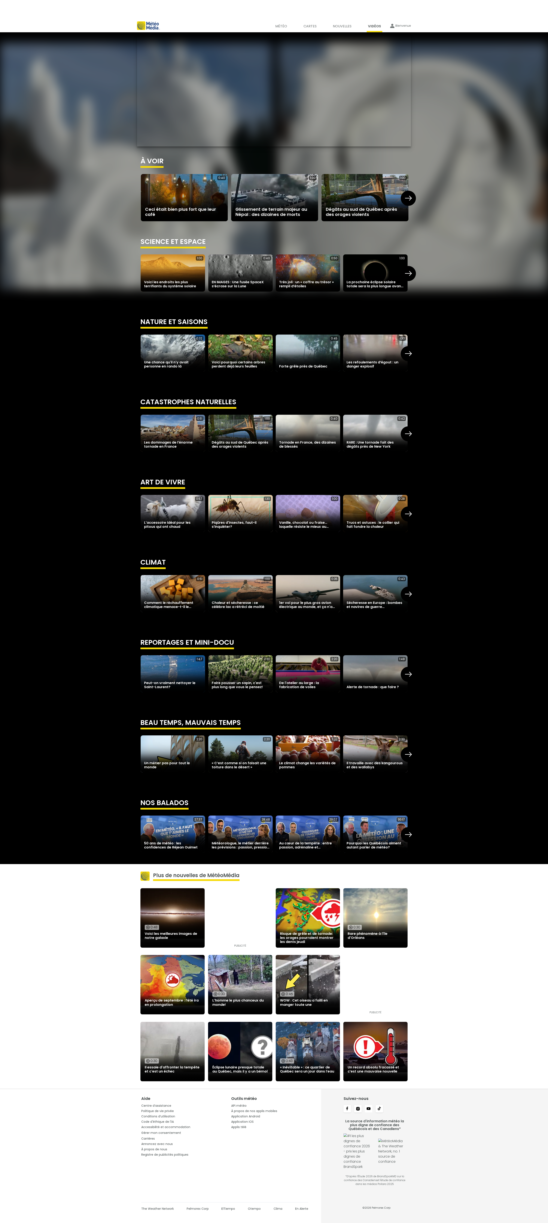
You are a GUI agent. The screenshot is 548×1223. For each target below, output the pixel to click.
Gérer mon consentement (161, 1133)
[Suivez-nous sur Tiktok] (379, 1109)
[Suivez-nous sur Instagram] (358, 1109)
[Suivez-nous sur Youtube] (368, 1109)
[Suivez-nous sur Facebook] (347, 1109)
